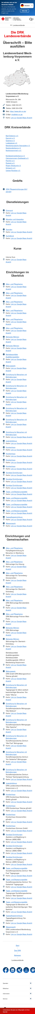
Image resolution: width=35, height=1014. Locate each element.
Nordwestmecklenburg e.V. (15, 156)
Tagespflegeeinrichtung (14, 517)
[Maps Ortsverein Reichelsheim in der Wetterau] (26, 970)
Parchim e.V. (10, 160)
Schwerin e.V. (11, 168)
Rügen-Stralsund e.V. (13, 165)
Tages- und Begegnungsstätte (16, 491)
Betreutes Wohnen (12, 337)
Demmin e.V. (10, 138)
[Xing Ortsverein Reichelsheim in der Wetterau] (19, 970)
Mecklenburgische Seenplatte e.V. (18, 145)
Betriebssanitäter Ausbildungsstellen (12, 355)
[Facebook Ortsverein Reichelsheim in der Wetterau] (6, 970)
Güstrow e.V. (10, 140)
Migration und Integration (15, 219)
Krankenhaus (10, 447)
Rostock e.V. (10, 163)
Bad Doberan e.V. (12, 136)
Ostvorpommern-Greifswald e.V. (17, 158)
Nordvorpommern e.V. (13, 150)
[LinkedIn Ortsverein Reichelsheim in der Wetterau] (12, 970)
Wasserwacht (11, 523)
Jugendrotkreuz (11, 441)
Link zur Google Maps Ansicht (21, 117)
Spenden (9, 229)
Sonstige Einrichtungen (14, 472)
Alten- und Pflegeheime (14, 284)
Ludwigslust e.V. (11, 143)
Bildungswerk (10, 366)
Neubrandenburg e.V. (13, 148)
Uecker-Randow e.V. (13, 170)
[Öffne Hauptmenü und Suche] (31, 19)
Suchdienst (10, 236)
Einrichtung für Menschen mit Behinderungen (16, 375)
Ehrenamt (9, 210)
